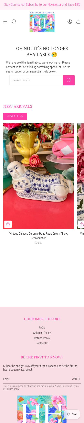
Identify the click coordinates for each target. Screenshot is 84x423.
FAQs (42, 327)
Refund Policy (42, 338)
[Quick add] (8, 224)
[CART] (78, 21)
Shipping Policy (42, 333)
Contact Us (42, 343)
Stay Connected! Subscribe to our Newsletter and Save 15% (42, 5)
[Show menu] (5, 21)
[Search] (69, 80)
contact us (12, 67)
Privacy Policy (61, 386)
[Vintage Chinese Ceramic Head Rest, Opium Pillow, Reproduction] (38, 176)
